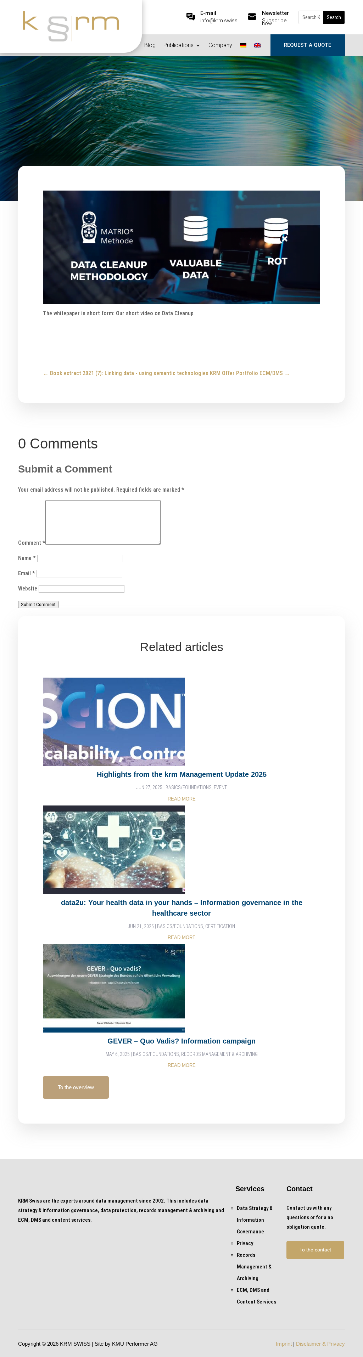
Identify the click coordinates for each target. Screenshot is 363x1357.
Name (27, 558)
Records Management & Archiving (219, 1054)
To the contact (315, 1250)
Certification (220, 926)
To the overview (76, 1087)
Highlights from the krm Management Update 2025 (182, 774)
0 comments (222, 125)
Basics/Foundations (189, 787)
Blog (150, 46)
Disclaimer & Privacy (320, 1344)
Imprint (284, 1344)
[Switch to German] (243, 47)
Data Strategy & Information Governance (255, 1220)
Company (220, 46)
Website (27, 588)
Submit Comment (38, 604)
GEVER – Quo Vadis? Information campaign (181, 1041)
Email (26, 573)
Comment (31, 542)
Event (220, 787)
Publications (178, 46)
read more (182, 799)
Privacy (162, 125)
